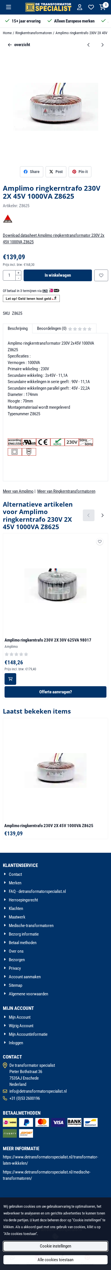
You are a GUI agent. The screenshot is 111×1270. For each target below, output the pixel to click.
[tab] (17, 329)
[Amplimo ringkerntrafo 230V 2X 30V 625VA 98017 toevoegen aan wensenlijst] (99, 541)
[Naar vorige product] (88, 45)
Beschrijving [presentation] (18, 328)
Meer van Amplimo (18, 491)
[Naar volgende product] (102, 45)
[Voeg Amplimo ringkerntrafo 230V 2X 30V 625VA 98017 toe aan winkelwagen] (10, 679)
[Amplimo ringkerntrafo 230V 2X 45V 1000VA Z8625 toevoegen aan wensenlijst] (101, 275)
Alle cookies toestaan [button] (55, 1259)
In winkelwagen (58, 275)
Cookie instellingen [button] (55, 1246)
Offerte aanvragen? (55, 691)
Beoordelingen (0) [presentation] (52, 328)
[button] (8, 7)
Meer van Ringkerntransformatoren (66, 491)
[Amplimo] (8, 222)
